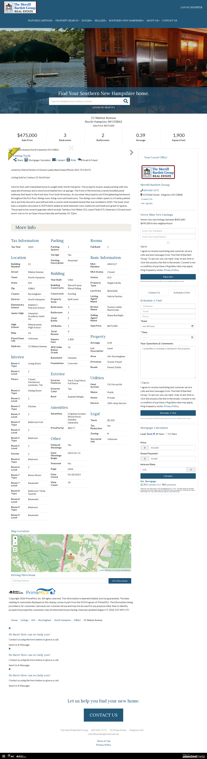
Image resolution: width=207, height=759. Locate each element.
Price (143, 442)
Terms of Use (103, 740)
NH (33, 620)
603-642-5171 (151, 190)
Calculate (168, 476)
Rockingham (44, 620)
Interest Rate (147, 464)
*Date (143, 321)
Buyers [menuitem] (86, 20)
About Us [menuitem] (152, 20)
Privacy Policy (171, 269)
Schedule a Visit (182, 292)
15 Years (172, 433)
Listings (24, 620)
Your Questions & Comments (156, 343)
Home (14, 620)
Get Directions (119, 580)
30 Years (159, 433)
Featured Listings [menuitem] (40, 20)
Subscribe (168, 276)
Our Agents (147, 203)
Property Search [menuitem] (66, 20)
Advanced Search (102, 107)
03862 (77, 620)
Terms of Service (183, 418)
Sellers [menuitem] (100, 20)
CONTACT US (103, 715)
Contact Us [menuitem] (169, 20)
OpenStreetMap (114, 570)
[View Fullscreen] (15, 549)
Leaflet (102, 570)
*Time (143, 332)
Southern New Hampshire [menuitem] (126, 20)
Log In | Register (191, 7)
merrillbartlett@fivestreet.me (103, 733)
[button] (126, 101)
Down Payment (149, 453)
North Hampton (62, 620)
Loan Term (146, 433)
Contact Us (146, 199)
